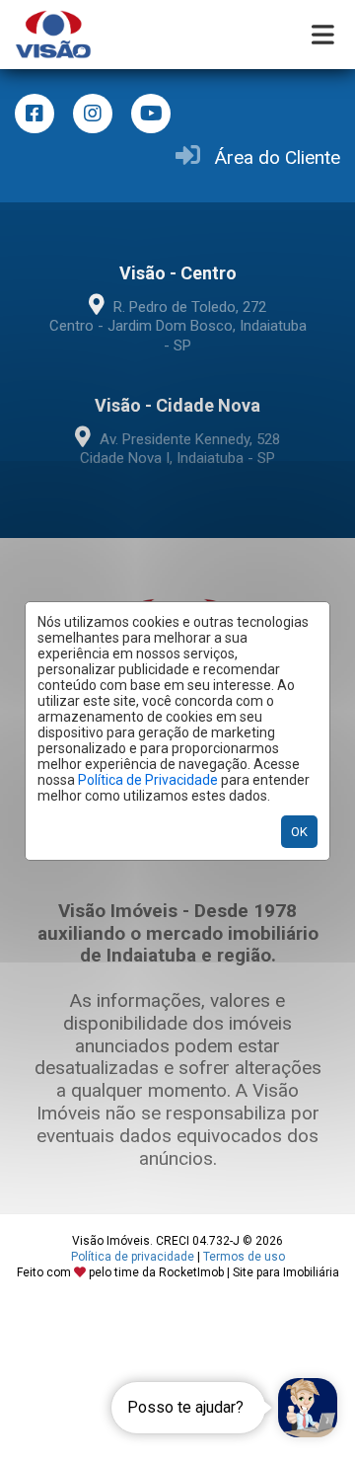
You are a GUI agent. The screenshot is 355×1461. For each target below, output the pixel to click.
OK (299, 831)
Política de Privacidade (148, 780)
